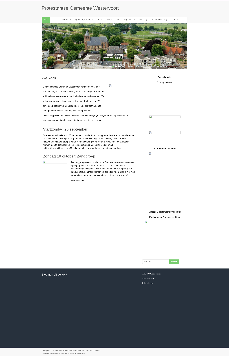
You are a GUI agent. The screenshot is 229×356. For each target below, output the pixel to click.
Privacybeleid (147, 283)
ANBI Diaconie (148, 279)
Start (46, 19)
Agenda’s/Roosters (84, 19)
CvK (118, 19)
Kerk (54, 19)
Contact (175, 19)
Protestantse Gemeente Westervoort (80, 8)
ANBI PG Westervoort (151, 274)
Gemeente (66, 19)
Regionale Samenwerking (135, 19)
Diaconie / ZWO (104, 19)
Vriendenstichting (159, 19)
